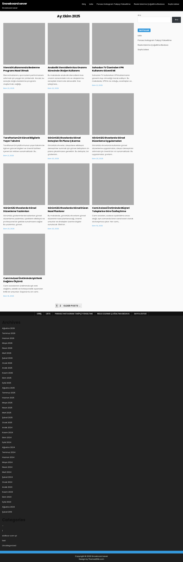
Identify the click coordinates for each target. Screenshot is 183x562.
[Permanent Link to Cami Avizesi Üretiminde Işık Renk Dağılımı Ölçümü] (24, 254)
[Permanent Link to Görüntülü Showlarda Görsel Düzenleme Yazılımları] (24, 184)
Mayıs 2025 (7, 402)
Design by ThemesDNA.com (91, 559)
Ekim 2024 (7, 437)
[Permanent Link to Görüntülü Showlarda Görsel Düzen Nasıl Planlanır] (68, 184)
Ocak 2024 (7, 482)
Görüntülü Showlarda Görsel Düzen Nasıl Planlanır (68, 209)
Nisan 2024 (7, 467)
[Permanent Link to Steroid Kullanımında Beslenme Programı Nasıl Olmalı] (24, 44)
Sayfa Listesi (173, 4)
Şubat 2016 (7, 512)
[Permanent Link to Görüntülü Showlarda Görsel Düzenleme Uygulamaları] (113, 114)
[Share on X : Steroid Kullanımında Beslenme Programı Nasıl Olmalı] (20, 63)
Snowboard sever (14, 4)
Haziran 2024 (8, 457)
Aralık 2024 (7, 427)
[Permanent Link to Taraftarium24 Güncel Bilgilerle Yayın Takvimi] (24, 114)
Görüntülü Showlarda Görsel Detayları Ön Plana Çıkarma (64, 139)
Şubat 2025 (7, 417)
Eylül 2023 (6, 502)
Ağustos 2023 (8, 507)
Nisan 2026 (7, 348)
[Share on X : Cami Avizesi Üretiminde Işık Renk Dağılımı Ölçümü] (20, 273)
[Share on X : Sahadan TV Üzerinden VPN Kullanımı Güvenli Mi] (108, 63)
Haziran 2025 (8, 397)
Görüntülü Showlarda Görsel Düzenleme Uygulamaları (108, 139)
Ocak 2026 (7, 363)
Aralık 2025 (7, 368)
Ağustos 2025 (8, 387)
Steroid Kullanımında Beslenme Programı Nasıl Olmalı (21, 69)
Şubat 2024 (7, 477)
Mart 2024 (6, 472)
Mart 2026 (6, 353)
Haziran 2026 (8, 338)
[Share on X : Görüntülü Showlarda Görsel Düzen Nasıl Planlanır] (64, 203)
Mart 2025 (6, 412)
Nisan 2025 (7, 407)
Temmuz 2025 (8, 392)
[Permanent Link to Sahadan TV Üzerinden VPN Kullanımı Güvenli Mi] (113, 44)
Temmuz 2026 (8, 333)
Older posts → (72, 305)
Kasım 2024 (7, 432)
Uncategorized (24, 32)
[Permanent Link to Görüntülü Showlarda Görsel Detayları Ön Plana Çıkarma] (68, 114)
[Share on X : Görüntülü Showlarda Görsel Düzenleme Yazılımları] (20, 203)
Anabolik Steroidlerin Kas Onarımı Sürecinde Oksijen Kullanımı (67, 69)
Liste (91, 4)
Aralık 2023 (7, 487)
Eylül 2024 (6, 442)
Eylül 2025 (6, 383)
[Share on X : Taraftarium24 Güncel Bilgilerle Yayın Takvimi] (20, 133)
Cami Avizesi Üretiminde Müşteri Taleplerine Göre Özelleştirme (111, 209)
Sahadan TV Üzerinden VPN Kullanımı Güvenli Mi (108, 69)
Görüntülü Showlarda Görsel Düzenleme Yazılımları (19, 209)
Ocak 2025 (7, 422)
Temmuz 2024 (8, 452)
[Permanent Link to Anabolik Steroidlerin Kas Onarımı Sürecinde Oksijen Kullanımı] (68, 44)
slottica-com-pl (9, 535)
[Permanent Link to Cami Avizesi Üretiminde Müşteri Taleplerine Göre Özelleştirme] (113, 184)
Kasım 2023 (7, 492)
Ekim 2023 (6, 497)
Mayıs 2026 (7, 343)
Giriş (84, 4)
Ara (139, 15)
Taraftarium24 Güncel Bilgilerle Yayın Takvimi (21, 139)
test (4, 540)
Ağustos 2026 (8, 328)
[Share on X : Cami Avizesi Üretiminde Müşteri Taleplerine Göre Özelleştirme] (108, 203)
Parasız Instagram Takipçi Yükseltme (114, 4)
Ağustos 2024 (8, 447)
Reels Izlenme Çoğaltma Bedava (149, 4)
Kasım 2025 (7, 373)
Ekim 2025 (6, 378)
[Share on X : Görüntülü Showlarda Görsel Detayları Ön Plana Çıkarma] (64, 133)
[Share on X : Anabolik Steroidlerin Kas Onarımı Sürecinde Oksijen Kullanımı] (64, 63)
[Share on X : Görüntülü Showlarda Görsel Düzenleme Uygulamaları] (108, 133)
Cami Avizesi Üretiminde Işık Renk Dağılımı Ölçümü (22, 280)
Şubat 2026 (7, 358)
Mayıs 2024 (7, 462)
